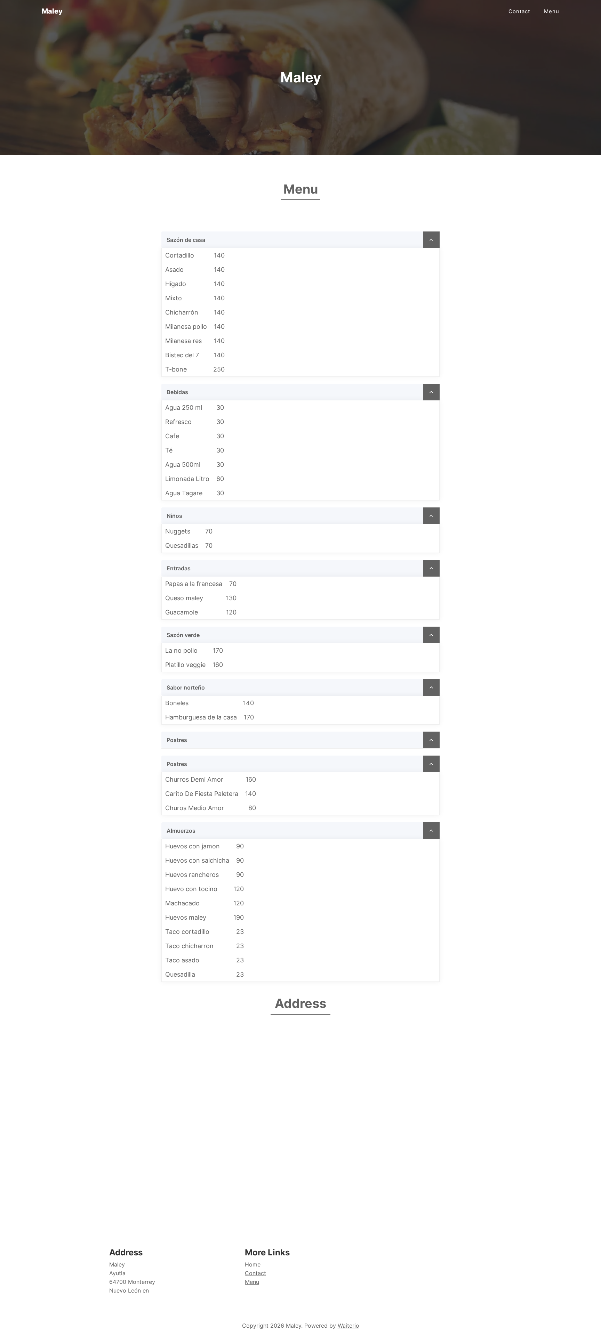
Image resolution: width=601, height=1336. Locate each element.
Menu (551, 11)
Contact (519, 11)
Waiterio (348, 1325)
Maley (52, 11)
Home (253, 1264)
